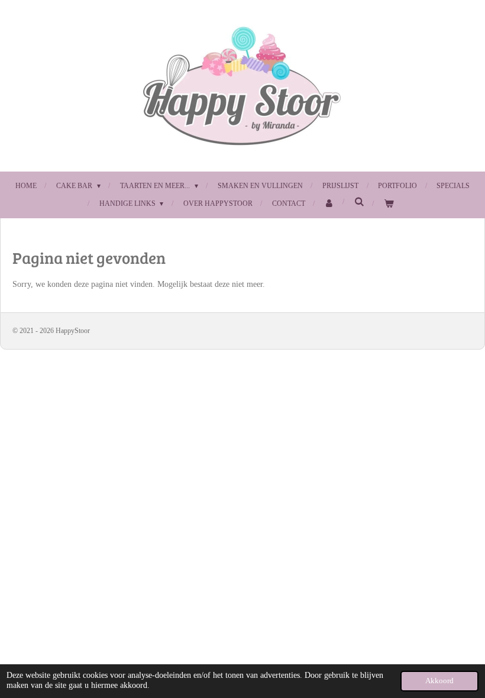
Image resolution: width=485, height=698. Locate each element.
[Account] (330, 204)
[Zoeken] (359, 202)
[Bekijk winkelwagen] (389, 204)
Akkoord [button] (439, 681)
